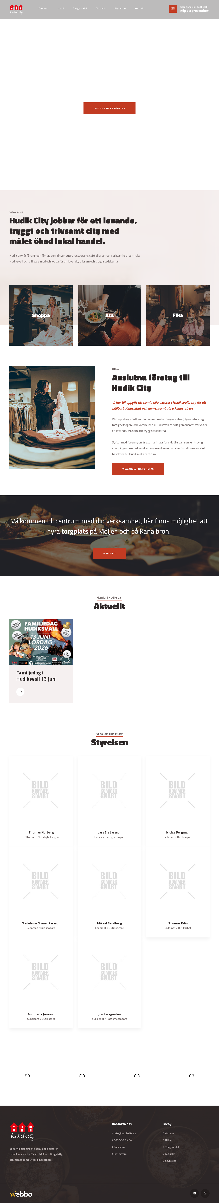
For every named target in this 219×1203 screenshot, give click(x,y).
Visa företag (41, 328)
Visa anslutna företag (109, 108)
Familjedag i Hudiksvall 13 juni (36, 675)
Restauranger (109, 306)
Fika (178, 306)
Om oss (43, 8)
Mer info (109, 553)
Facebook (119, 1147)
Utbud (60, 8)
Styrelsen (120, 8)
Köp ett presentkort (195, 11)
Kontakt (140, 8)
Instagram (120, 1154)
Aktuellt (100, 8)
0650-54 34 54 (123, 1140)
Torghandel (80, 8)
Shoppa (41, 306)
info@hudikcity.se (125, 1133)
